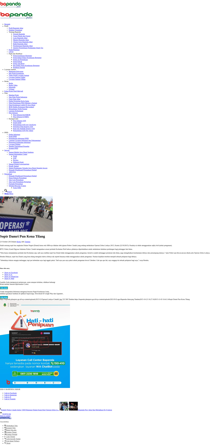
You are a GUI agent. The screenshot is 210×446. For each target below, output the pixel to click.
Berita (19, 242)
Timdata (27, 242)
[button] (5, 418)
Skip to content (5, 416)
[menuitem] (107, 24)
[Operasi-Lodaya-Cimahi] (26, 231)
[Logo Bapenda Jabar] (16, 20)
